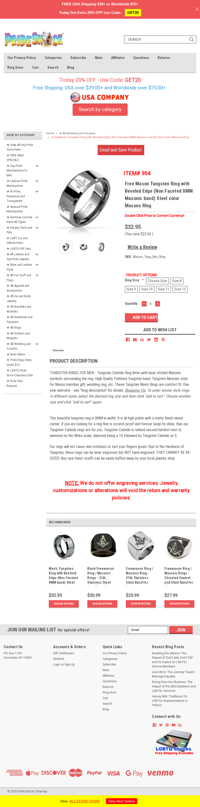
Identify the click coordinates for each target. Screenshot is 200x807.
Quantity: (131, 303)
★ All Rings (14, 327)
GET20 (133, 12)
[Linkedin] (156, 340)
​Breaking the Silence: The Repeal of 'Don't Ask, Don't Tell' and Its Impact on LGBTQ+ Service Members (172, 660)
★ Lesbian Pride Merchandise (17, 183)
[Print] (142, 340)
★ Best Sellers (16, 354)
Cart (35, 67)
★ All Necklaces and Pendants (19, 319)
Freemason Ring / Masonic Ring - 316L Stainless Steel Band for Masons (139, 576)
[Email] (135, 340)
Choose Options (64, 603)
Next (116, 199)
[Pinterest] (163, 340)
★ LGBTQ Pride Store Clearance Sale (20, 373)
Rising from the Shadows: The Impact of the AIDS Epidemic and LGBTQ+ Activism (174, 686)
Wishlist (58, 659)
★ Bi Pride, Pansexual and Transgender (16, 196)
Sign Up (70, 664)
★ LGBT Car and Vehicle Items (17, 240)
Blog (70, 67)
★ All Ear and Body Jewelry (18, 298)
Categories (53, 58)
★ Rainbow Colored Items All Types (19, 219)
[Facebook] (128, 340)
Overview (58, 350)
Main (98, 58)
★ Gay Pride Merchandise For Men (17, 170)
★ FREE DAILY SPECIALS (15, 157)
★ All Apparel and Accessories (18, 288)
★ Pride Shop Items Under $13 (19, 362)
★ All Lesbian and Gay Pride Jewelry (18, 256)
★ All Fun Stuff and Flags (19, 277)
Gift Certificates (63, 653)
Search (53, 67)
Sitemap (41, 791)
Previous (51, 199)
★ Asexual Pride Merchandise (17, 209)
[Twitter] (149, 340)
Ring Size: (134, 280)
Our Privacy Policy (21, 58)
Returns (164, 58)
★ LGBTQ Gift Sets (19, 248)
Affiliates (118, 58)
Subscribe (78, 58)
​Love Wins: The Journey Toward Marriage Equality (173, 674)
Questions (141, 58)
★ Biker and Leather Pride (19, 267)
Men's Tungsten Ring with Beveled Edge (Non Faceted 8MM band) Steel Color (63, 576)
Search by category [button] (100, 109)
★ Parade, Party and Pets (19, 230)
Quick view (64, 561)
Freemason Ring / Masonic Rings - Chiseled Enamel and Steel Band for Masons (178, 576)
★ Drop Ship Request (15, 383)
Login (56, 664)
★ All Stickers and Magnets (18, 336)
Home (50, 133)
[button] (174, 742)
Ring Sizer (15, 67)
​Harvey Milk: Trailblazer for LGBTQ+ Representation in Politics (170, 701)
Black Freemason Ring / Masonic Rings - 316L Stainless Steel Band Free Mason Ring (100, 576)
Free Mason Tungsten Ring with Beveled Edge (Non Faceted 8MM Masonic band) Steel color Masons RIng (120, 137)
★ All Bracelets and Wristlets (19, 309)
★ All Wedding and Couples (19, 346)
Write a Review (142, 247)
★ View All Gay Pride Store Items (20, 147)
